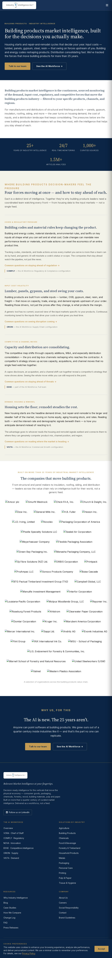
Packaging (64, 863)
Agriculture (64, 828)
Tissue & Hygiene (67, 883)
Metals (62, 858)
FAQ (5, 922)
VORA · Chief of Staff (13, 833)
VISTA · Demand (11, 858)
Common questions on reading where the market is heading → (37, 441)
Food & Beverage (67, 843)
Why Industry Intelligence (16, 897)
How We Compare (12, 912)
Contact (62, 912)
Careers (63, 902)
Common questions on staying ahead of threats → (30, 381)
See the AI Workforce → (49, 66)
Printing (62, 873)
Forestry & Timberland (69, 848)
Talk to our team (17, 66)
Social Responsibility (69, 907)
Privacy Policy (28, 953)
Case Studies (10, 907)
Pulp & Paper (65, 878)
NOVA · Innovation (12, 843)
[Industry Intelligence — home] (19, 5)
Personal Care (66, 868)
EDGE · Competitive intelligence (19, 848)
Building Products (67, 833)
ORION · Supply (11, 853)
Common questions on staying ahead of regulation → (32, 265)
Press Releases (11, 927)
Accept (101, 949)
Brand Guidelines (67, 917)
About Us (63, 897)
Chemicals (64, 838)
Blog (6, 902)
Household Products (69, 853)
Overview (8, 828)
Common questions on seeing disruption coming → (31, 321)
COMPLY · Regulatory (14, 838)
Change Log (9, 917)
